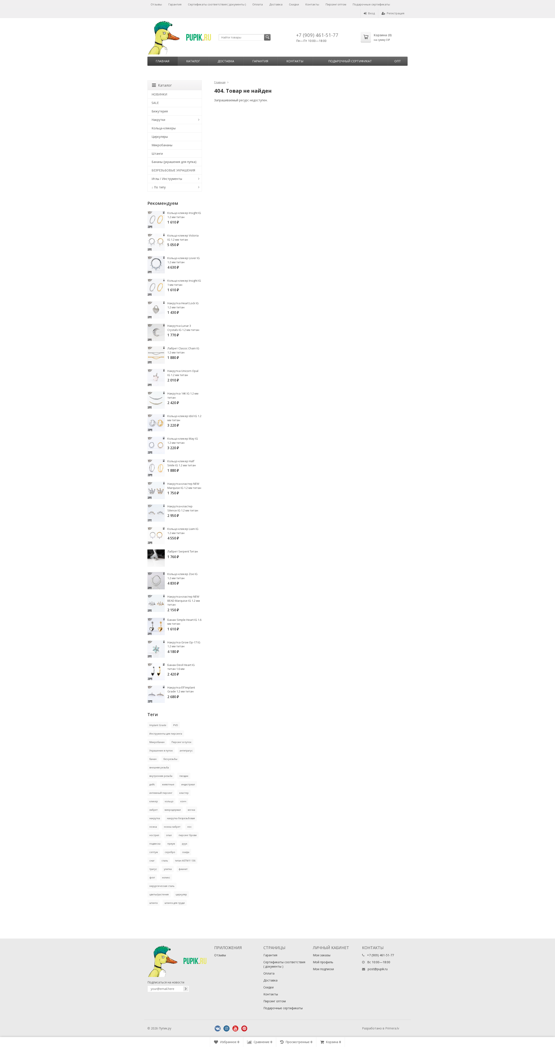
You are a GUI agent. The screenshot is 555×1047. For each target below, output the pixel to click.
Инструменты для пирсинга (165, 733)
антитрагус (186, 750)
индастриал (188, 784)
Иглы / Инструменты (167, 179)
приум (171, 843)
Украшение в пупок (161, 750)
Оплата (257, 4)
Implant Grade (157, 725)
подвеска (154, 843)
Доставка (275, 4)
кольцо (169, 801)
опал (169, 835)
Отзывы (156, 4)
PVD (175, 725)
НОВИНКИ (159, 94)
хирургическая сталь (162, 886)
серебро (170, 852)
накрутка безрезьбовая (181, 818)
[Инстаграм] (226, 1028)
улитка (168, 869)
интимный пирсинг (160, 792)
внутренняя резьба (160, 775)
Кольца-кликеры (164, 128)
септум (153, 852)
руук (184, 843)
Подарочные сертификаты (371, 4)
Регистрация (395, 13)
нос (189, 826)
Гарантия (174, 4)
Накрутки (158, 120)
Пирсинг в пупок (181, 742)
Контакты (312, 4)
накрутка (154, 818)
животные (168, 784)
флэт (152, 877)
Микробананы (162, 145)
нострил (154, 835)
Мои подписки (323, 969)
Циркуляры (160, 137)
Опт (397, 61)
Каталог (193, 61)
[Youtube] (235, 1028)
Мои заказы (321, 955)
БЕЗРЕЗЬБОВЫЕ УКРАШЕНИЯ (173, 170)
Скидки (294, 4)
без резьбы (170, 759)
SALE (155, 103)
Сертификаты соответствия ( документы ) (217, 4)
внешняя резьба (159, 767)
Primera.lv (392, 1028)
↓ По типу (159, 187)
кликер (153, 801)
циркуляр (181, 894)
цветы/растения (159, 894)
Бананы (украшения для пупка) (174, 162)
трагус (153, 869)
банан (153, 759)
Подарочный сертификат (350, 61)
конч (183, 801)
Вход (371, 13)
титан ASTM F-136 (185, 860)
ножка (153, 826)
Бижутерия (160, 111)
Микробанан (157, 742)
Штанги (157, 153)
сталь (165, 860)
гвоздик (183, 775)
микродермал (173, 809)
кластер (184, 792)
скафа (185, 852)
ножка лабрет (172, 826)
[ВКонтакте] (217, 1028)
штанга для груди (175, 902)
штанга (153, 902)
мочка (191, 809)
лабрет (153, 809)
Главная (162, 61)
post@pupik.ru (378, 969)
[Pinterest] (244, 1028)
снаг (152, 860)
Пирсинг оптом (336, 4)
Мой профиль (323, 962)
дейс (152, 784)
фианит (183, 869)
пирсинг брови (188, 835)
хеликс (166, 877)
